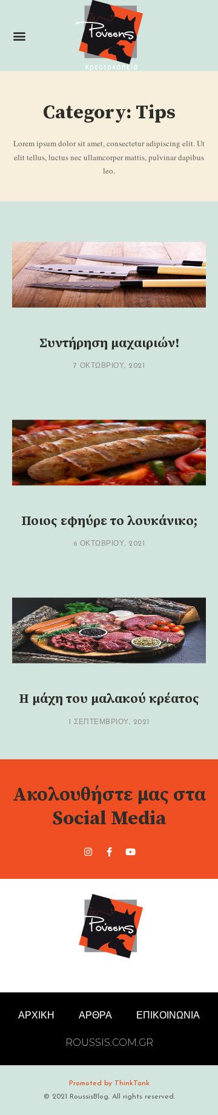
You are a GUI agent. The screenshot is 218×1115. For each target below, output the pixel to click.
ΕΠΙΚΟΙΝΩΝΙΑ (168, 1015)
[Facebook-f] (109, 851)
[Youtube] (130, 851)
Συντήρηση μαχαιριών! (109, 343)
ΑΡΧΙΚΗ (36, 1015)
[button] (19, 35)
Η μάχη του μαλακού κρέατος (109, 699)
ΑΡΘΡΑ (95, 1015)
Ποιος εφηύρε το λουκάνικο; (109, 521)
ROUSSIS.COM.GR (109, 1042)
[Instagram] (88, 851)
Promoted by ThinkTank (109, 1083)
